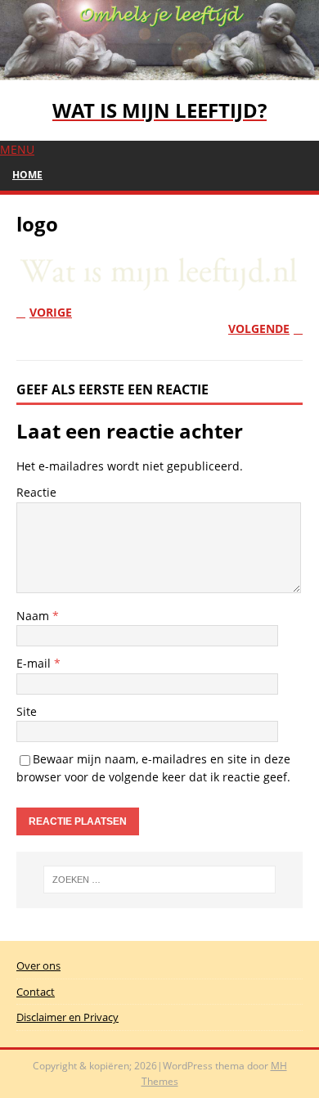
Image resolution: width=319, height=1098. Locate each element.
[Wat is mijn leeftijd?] (159, 70)
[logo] (159, 281)
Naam (34, 615)
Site (26, 711)
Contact (35, 991)
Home (27, 175)
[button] (17, 149)
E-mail (35, 663)
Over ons (38, 965)
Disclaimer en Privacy (67, 1017)
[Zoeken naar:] (160, 879)
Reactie (36, 492)
